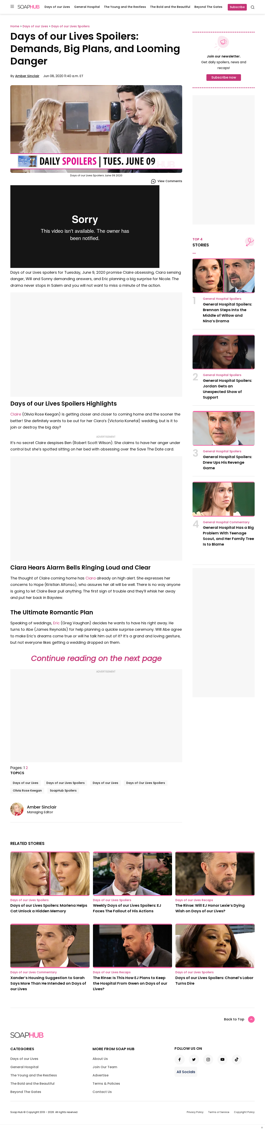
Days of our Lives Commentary (33, 972)
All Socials (186, 1071)
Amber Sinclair (27, 76)
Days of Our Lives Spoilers (145, 783)
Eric (56, 623)
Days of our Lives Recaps (194, 900)
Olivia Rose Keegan (27, 790)
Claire (15, 414)
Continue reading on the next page (96, 658)
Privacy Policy (195, 1112)
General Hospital (87, 7)
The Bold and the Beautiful (170, 7)
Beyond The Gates (208, 7)
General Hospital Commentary (226, 522)
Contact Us (102, 1091)
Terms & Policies (106, 1083)
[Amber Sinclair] (18, 809)
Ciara (91, 578)
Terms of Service (218, 1112)
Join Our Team (105, 1067)
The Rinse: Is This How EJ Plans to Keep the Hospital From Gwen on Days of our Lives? (130, 983)
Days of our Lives (57, 7)
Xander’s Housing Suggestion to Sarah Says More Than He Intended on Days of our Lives (48, 983)
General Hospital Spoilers (222, 299)
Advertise (100, 1075)
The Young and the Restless (125, 7)
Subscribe (237, 7)
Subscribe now (223, 77)
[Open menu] (12, 6)
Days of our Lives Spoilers (65, 783)
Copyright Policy (244, 1112)
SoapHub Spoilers (63, 790)
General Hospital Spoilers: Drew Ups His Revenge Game (227, 462)
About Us (100, 1058)
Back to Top (234, 1019)
